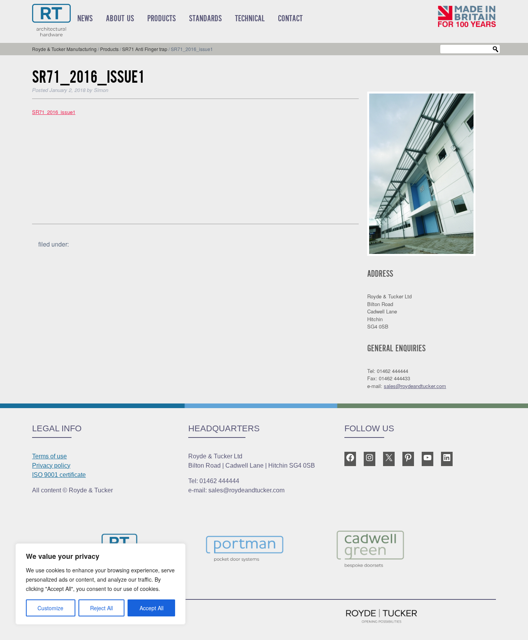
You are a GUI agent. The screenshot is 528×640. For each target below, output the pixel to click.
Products (161, 19)
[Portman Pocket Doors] (264, 550)
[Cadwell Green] (389, 550)
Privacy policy (51, 465)
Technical (250, 19)
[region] (100, 584)
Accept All (152, 608)
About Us (120, 19)
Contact (290, 19)
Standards (205, 19)
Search (495, 49)
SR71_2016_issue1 (53, 112)
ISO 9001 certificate (59, 474)
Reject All (101, 608)
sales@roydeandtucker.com (415, 386)
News (85, 19)
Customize (50, 608)
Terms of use (49, 456)
